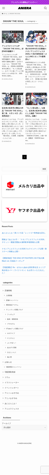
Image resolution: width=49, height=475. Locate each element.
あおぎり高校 (11, 347)
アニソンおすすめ (12, 393)
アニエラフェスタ (12, 409)
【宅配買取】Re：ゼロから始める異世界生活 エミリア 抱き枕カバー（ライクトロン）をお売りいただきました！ (24, 270)
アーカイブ (6, 423)
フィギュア (11, 314)
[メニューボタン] (3, 8)
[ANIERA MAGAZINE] (24, 8)
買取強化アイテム (12, 305)
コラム (7, 377)
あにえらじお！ (11, 403)
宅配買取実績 (10, 372)
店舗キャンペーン (12, 300)
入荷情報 (9, 295)
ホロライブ (11, 333)
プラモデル (11, 324)
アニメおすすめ (11, 398)
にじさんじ (11, 338)
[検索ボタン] (45, 8)
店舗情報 (8, 290)
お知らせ (8, 362)
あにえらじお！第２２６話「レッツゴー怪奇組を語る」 (24, 233)
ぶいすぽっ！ (11, 343)
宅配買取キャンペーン (13, 367)
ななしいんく (11, 352)
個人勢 (9, 357)
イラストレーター (12, 382)
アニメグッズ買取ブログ (14, 310)
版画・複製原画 (12, 319)
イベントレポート (12, 388)
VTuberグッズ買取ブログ (14, 329)
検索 (44, 169)
